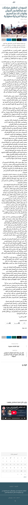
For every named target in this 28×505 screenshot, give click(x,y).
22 (25, 471)
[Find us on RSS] (10, 501)
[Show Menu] (25, 2)
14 (3, 464)
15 (25, 468)
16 (21, 468)
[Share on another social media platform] (4, 40)
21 (3, 468)
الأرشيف (16, 486)
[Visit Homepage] (14, 2)
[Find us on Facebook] (17, 501)
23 (21, 471)
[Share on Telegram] (8, 40)
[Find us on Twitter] (15, 501)
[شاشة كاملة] (3, 418)
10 (17, 464)
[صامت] (5, 418)
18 (14, 468)
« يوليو (25, 477)
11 (14, 464)
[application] (14, 412)
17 (17, 468)
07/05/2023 (24, 22)
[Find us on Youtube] (13, 501)
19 (10, 468)
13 (6, 464)
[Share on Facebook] (24, 40)
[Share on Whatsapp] (14, 40)
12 (10, 464)
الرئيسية (11, 486)
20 (6, 468)
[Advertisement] (14, 436)
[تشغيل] (25, 418)
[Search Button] (2, 2)
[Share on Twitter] (19, 40)
